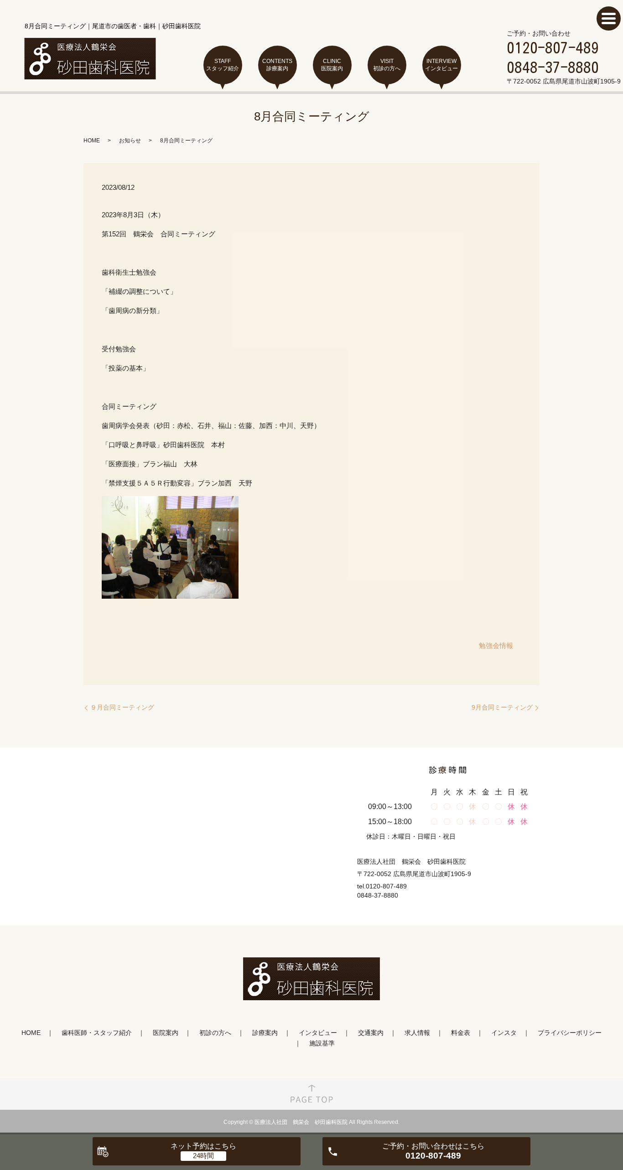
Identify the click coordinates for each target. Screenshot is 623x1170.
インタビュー (318, 1032)
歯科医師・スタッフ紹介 (97, 1032)
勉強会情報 (496, 645)
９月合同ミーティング (122, 707)
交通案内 (371, 1032)
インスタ (504, 1032)
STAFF (222, 65)
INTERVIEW (441, 65)
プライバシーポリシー (570, 1032)
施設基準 (322, 1043)
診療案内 (265, 1032)
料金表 (460, 1032)
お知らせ (130, 140)
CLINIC (332, 65)
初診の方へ (215, 1032)
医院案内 (165, 1032)
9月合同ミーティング (502, 707)
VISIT (386, 65)
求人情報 (417, 1032)
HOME (91, 140)
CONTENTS (277, 65)
